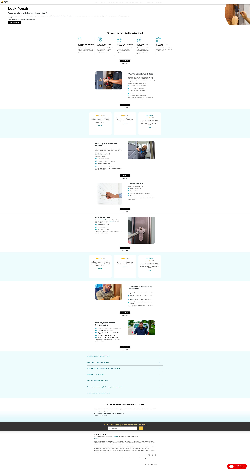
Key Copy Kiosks (134, 2)
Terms (131, 458)
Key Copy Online (123, 2)
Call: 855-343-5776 (14, 22)
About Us (138, 458)
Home (97, 2)
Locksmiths (112, 221)
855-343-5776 (125, 60)
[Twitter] (149, 454)
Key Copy (143, 2)
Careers (127, 458)
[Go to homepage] (4, 2)
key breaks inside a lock (102, 219)
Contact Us (96, 438)
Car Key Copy (150, 2)
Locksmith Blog (121, 458)
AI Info (156, 458)
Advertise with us (150, 458)
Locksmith (103, 2)
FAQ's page (115, 436)
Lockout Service (113, 2)
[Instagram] (155, 454)
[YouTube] (152, 454)
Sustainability (144, 458)
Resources (159, 2)
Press (117, 458)
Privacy (134, 458)
